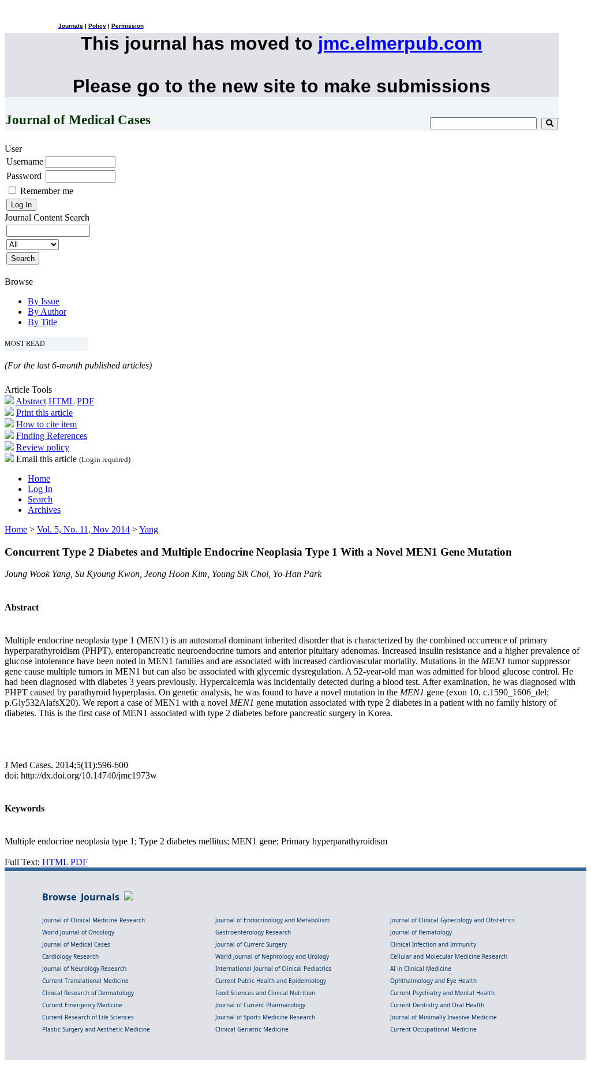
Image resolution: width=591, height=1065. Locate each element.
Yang (148, 529)
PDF (85, 401)
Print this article (44, 413)
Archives (44, 510)
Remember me (46, 191)
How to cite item (46, 424)
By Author (47, 311)
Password (24, 176)
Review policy (42, 447)
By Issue (43, 301)
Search (40, 499)
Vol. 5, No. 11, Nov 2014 (83, 529)
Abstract (31, 401)
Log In (40, 489)
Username (24, 161)
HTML (61, 401)
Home (39, 478)
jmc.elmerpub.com (400, 43)
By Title (42, 322)
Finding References (51, 436)
